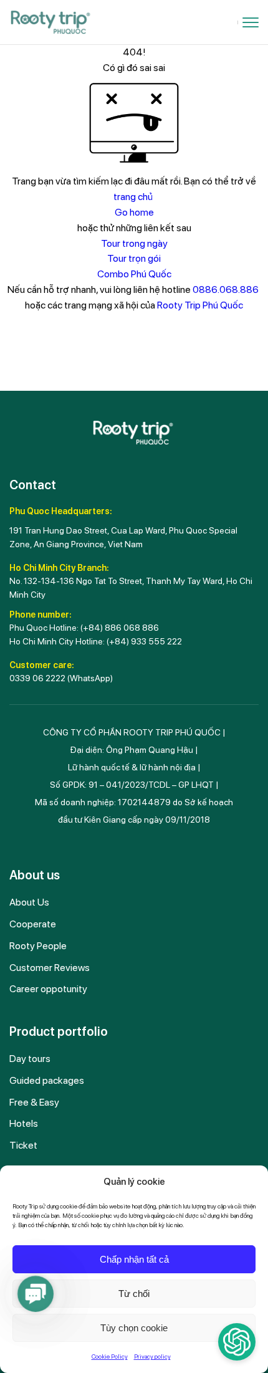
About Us (29, 902)
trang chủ (133, 197)
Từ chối (134, 1293)
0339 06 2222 (37, 678)
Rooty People (38, 946)
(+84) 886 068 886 (119, 628)
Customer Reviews (49, 968)
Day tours (29, 1058)
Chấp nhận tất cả (134, 1259)
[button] (35, 1293)
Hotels (23, 1123)
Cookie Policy (110, 1356)
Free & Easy (34, 1102)
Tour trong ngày (134, 243)
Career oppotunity (48, 989)
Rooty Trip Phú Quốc (200, 305)
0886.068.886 (226, 289)
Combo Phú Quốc (134, 274)
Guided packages (46, 1080)
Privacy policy (152, 1356)
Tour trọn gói (134, 258)
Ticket (23, 1145)
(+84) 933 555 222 (144, 641)
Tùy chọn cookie (134, 1328)
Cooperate (32, 924)
